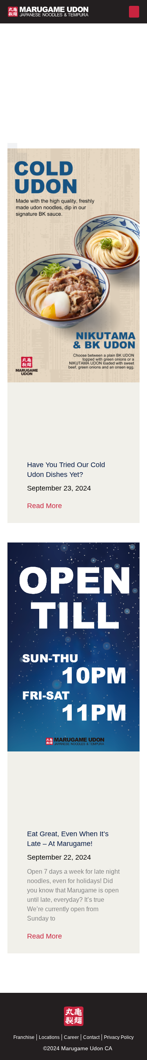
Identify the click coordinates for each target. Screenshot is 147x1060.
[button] (134, 12)
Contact (91, 1037)
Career (71, 1037)
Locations (49, 1037)
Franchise (23, 1037)
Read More (44, 506)
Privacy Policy (119, 1037)
